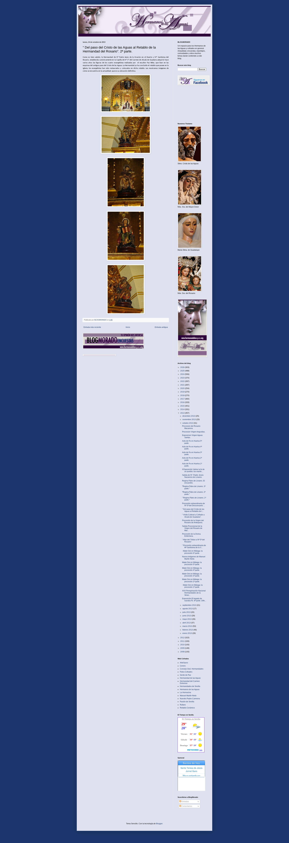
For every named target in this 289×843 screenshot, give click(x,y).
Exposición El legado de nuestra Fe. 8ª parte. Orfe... (194, 600)
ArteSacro (184, 663)
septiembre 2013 (189, 605)
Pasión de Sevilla (187, 702)
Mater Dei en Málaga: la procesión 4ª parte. (192, 569)
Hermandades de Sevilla (190, 686)
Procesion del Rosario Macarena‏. (191, 427)
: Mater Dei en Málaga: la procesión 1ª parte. (192, 586)
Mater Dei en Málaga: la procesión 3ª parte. (192, 575)
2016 (182, 402)
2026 (182, 367)
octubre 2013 (188, 423)
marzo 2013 (187, 626)
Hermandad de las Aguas (190, 678)
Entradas (185, 801)
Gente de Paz (185, 675)
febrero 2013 (187, 630)
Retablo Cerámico (187, 708)
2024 (182, 374)
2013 (182, 413)
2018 (182, 395)
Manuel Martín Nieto (188, 696)
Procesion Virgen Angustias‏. (193, 432)
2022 (182, 381)
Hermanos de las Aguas (189, 689)
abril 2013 (186, 623)
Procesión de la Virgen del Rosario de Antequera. (193, 521)
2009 (182, 648)
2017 (182, 399)
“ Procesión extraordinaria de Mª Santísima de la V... (194, 546)
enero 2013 (187, 633)
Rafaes (183, 705)
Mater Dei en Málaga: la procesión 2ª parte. (192, 580)
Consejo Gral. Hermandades (191, 669)
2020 (182, 388)
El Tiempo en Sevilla (191, 719)
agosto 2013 (187, 609)
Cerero (183, 666)
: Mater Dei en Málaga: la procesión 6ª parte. (192, 552)
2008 (182, 652)
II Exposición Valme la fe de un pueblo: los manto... (193, 470)
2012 (182, 638)
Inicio (128, 327)
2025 (182, 371)
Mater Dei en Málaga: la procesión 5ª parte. (192, 563)
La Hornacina (185, 692)
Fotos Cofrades (186, 672)
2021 (182, 385)
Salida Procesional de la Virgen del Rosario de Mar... (192, 528)
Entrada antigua (161, 327)
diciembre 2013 (189, 416)
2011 (182, 641)
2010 (182, 645)
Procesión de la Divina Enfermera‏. (191, 535)
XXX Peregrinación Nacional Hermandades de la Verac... (194, 593)
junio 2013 (187, 616)
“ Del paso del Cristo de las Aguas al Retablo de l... (193, 510)
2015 (182, 406)
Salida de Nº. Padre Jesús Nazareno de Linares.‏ (193, 476)
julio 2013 (186, 612)
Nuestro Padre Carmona (190, 699)
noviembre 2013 (189, 419)
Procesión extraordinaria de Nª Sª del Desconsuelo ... (193, 504)
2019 (182, 392)
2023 (182, 378)
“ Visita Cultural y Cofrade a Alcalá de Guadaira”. (193, 516)
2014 (182, 409)
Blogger (159, 824)
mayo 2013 (187, 619)
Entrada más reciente (92, 327)
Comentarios (186, 806)
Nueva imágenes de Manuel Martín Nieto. (193, 558)
